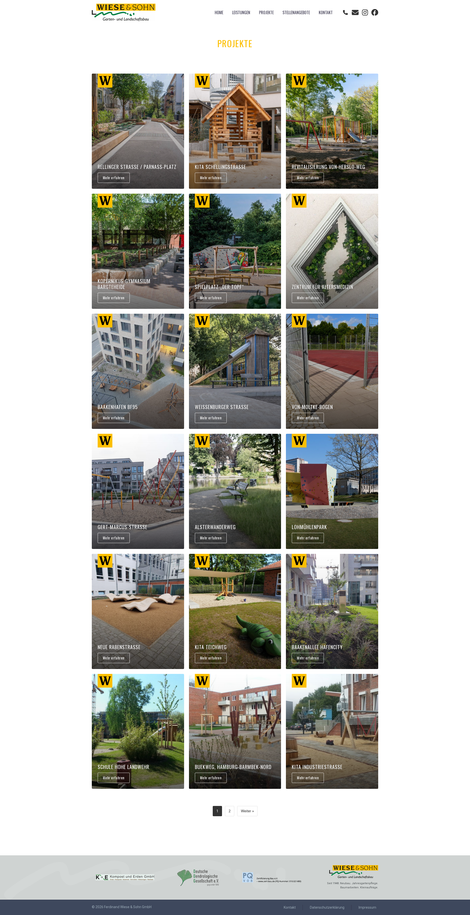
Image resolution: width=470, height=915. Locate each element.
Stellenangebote (296, 12)
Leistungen (241, 12)
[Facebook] (374, 12)
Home (219, 12)
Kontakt (326, 12)
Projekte (266, 12)
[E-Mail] (355, 12)
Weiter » (247, 811)
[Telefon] (345, 12)
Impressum (367, 907)
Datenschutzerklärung (327, 907)
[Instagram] (365, 12)
